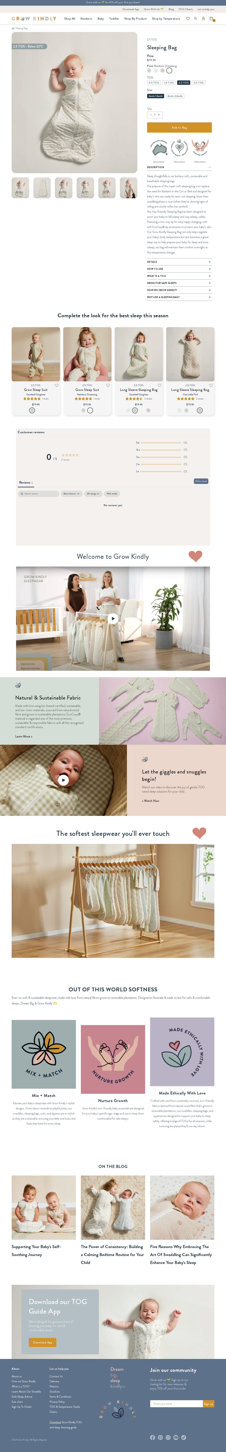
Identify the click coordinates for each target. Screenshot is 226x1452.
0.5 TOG (154, 82)
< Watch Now (150, 801)
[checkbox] (112, 494)
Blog (171, 9)
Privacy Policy (57, 1402)
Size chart (17, 1402)
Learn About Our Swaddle (26, 1391)
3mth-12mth (156, 96)
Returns (54, 1386)
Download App (131, 9)
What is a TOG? (21, 1386)
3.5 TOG (199, 82)
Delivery (54, 1381)
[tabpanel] (113, 517)
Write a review (201, 481)
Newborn (86, 18)
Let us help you (206, 9)
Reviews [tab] (26, 482)
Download (55, 1422)
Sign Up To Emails (21, 1407)
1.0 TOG (169, 82)
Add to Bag (179, 127)
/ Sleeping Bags (21, 28)
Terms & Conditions (60, 1397)
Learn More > (23, 736)
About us (17, 1376)
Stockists (55, 1391)
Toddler (114, 18)
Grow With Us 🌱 (154, 9)
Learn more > (159, 161)
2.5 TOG (184, 82)
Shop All (69, 18)
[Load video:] (113, 619)
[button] (212, 19)
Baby (100, 18)
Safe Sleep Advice (22, 1397)
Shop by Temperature (166, 18)
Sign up (208, 1404)
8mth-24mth (175, 96)
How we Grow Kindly (23, 1381)
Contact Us (56, 1376)
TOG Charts (186, 9)
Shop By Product (135, 18)
